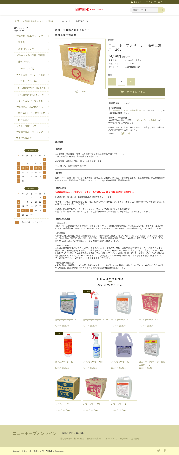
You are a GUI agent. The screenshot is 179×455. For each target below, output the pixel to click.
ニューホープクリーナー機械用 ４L (125, 110)
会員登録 (138, 2)
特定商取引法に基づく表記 (72, 438)
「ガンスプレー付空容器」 (146, 120)
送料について (111, 438)
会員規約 (124, 438)
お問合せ (135, 438)
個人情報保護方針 (94, 438)
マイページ (151, 2)
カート (163, 2)
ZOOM (83, 91)
